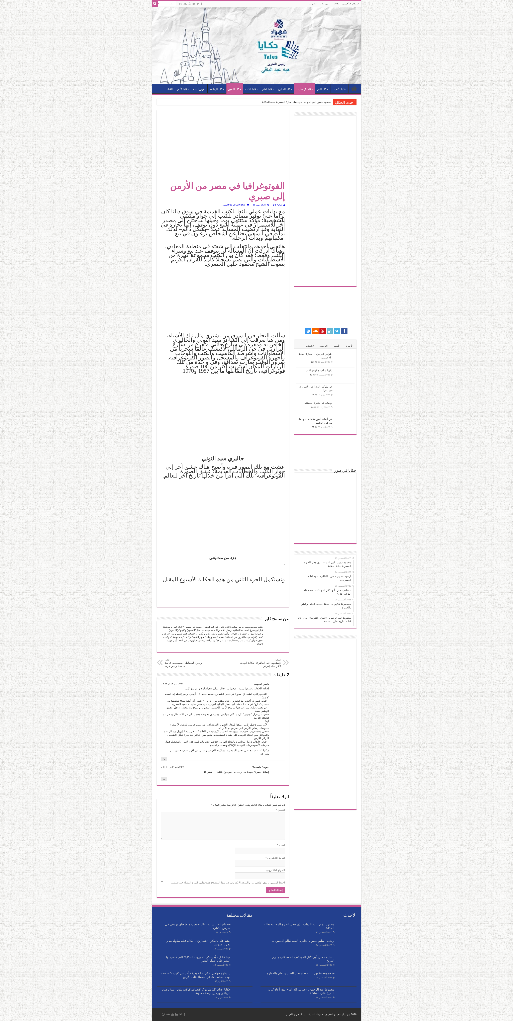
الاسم (281, 845)
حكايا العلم (268, 89)
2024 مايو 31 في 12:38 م (172, 767)
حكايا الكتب (251, 89)
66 (312, 407)
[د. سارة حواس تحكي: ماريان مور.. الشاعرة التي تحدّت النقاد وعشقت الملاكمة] (344, 508)
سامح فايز (277, 204)
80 (311, 375)
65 (313, 427)
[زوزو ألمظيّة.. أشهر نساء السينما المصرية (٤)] (344, 521)
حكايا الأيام (183, 89)
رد (164, 758)
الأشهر (336, 345)
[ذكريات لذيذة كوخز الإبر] (344, 375)
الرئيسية (354, 88)
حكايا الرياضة (217, 89)
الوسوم (323, 345)
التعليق (280, 809)
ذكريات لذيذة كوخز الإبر (319, 370)
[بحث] (155, 4)
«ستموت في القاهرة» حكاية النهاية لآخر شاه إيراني (260, 663)
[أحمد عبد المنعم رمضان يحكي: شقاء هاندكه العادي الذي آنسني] (325, 508)
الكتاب (169, 89)
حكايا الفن (322, 89)
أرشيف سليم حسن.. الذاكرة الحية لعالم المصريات (303, 940)
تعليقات (310, 345)
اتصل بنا (312, 3)
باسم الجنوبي (261, 683)
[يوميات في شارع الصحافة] (344, 408)
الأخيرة (349, 345)
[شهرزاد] (256, 45)
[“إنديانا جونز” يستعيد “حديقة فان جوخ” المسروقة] (344, 481)
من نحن (324, 3)
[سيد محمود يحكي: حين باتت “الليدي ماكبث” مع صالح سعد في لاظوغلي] (325, 521)
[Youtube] (189, 3)
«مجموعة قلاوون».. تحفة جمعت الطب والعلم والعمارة (300, 973)
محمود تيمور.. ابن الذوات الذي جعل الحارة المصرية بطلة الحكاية (296, 101)
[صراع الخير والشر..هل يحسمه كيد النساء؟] (306, 521)
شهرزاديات (199, 89)
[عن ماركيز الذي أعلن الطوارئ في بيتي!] (344, 392)
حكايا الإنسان (305, 89)
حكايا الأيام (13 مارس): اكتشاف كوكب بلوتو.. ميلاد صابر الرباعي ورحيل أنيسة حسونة (195, 991)
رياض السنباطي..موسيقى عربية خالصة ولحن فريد (183, 663)
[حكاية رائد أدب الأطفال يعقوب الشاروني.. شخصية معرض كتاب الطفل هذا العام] (306, 494)
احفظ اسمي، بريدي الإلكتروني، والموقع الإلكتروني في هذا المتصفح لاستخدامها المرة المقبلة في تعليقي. (228, 882)
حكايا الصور (234, 89)
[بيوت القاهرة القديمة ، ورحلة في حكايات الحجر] (306, 508)
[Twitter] (198, 3)
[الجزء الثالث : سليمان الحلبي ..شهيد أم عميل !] (344, 494)
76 (313, 395)
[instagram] (180, 3)
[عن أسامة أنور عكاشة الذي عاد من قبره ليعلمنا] (344, 424)
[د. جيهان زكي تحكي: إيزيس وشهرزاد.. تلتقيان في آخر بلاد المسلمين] (325, 494)
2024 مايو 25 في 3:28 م (172, 683)
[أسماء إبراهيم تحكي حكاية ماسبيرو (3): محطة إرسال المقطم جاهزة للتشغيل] (306, 534)
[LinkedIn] (193, 3)
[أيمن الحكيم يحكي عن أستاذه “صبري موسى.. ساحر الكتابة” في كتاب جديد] (325, 534)
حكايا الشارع (285, 89)
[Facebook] (201, 3)
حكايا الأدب (340, 89)
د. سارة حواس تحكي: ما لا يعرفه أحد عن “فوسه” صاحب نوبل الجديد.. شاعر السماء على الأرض (195, 975)
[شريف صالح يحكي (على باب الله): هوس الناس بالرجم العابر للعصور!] (344, 534)
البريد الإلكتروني (275, 857)
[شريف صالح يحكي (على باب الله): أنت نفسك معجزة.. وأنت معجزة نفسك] (325, 481)
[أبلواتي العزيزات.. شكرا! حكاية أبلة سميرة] (344, 359)
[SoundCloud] (185, 3)
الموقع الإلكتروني (275, 870)
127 (312, 362)
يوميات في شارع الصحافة (318, 402)
